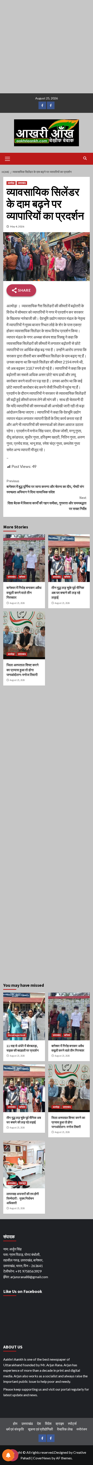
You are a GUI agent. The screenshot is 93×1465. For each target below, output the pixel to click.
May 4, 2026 (17, 226)
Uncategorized (16, 1035)
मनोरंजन (82, 1429)
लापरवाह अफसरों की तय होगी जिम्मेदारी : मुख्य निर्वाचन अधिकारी (22, 1198)
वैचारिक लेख (64, 1429)
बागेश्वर (22, 576)
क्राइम (60, 1423)
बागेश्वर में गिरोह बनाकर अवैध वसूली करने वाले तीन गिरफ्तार (23, 592)
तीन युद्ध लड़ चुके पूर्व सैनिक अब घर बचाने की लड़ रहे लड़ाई (67, 592)
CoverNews (42, 1458)
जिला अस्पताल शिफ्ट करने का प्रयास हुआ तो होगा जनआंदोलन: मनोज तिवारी (22, 670)
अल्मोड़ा (11, 182)
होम (15, 1423)
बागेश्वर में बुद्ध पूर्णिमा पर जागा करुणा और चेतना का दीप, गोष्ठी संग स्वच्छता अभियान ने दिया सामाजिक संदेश (45, 486)
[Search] (85, 158)
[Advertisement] (46, 46)
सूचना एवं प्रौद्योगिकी (40, 1429)
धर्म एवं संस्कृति (15, 1429)
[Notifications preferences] (8, 1455)
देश (39, 1423)
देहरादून (22, 1183)
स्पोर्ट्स (72, 1423)
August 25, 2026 (17, 603)
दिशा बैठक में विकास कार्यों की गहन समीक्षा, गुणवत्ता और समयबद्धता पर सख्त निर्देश (47, 503)
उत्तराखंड (22, 182)
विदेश (48, 1423)
